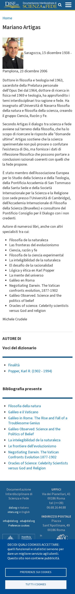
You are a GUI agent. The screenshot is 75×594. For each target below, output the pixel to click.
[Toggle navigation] (68, 4)
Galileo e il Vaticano (23, 412)
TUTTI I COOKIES (35, 584)
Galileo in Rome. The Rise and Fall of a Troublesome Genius (37, 421)
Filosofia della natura (24, 406)
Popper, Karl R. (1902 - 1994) (30, 371)
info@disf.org (10, 521)
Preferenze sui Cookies (35, 572)
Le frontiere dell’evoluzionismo (32, 446)
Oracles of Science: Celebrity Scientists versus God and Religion (38, 466)
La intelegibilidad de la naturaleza (34, 440)
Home (7, 18)
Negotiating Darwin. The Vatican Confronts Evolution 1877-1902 (33, 455)
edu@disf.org (27, 521)
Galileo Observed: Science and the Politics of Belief (34, 432)
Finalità (14, 365)
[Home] (30, 5)
